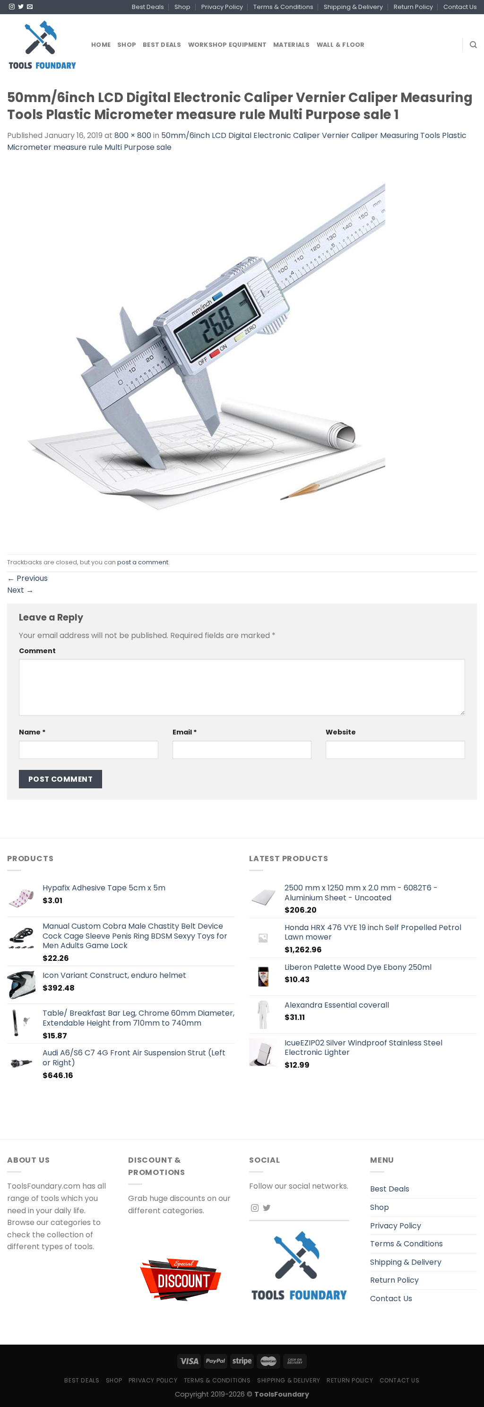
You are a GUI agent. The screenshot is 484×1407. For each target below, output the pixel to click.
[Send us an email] (30, 7)
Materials (291, 45)
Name (32, 732)
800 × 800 (132, 135)
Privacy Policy (222, 7)
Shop (182, 7)
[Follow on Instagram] (12, 7)
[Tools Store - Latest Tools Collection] (42, 44)
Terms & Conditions (283, 7)
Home (101, 45)
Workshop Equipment (227, 45)
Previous (27, 578)
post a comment (142, 562)
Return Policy (413, 7)
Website (341, 732)
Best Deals (148, 7)
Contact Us (460, 7)
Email (185, 732)
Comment (37, 651)
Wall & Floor (341, 45)
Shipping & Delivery (353, 7)
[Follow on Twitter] (21, 7)
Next (20, 590)
